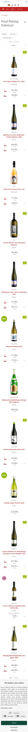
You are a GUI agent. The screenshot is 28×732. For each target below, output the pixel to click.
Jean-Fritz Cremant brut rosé (14, 189)
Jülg (14, 186)
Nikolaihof (14, 132)
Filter (5, 34)
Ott (14, 240)
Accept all (14, 723)
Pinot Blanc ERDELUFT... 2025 (14, 81)
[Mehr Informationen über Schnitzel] (25, 22)
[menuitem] (7, 9)
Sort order (13, 34)
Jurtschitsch (14, 603)
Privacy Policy (4, 708)
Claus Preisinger (14, 79)
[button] (27, 1)
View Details (14, 730)
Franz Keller (14, 344)
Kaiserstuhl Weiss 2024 (14, 346)
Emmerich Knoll (14, 397)
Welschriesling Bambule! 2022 (14, 449)
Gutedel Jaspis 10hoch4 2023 (14, 503)
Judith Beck (14, 447)
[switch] (10, 713)
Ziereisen (14, 500)
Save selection (14, 727)
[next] (25, 45)
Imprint (10, 708)
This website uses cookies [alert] (14, 683)
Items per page (7, 38)
